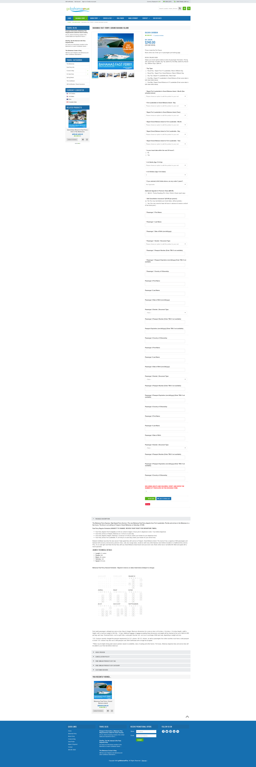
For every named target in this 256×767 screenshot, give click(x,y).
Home (69, 22)
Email (132, 735)
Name (132, 731)
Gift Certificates (69, 1)
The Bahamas (70, 64)
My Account (77, 1)
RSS (177, 731)
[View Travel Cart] (188, 8)
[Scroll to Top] (188, 717)
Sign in (83, 1)
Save (148, 504)
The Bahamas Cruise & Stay (74, 50)
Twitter (167, 731)
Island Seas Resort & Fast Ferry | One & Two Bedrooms (77, 131)
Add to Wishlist (82, 139)
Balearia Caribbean (151, 32)
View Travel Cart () (182, 1)
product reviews (158, 35)
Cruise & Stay (70, 70)
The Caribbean (71, 81)
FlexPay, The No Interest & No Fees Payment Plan (76, 41)
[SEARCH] (180, 8)
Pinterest (170, 731)
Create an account (91, 1)
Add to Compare (86, 139)
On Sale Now (76, 22)
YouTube (174, 731)
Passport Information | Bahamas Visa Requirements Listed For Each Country (77, 31)
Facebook (163, 731)
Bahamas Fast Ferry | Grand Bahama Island (103, 702)
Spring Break (70, 77)
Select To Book (72, 139)
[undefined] (116, 69)
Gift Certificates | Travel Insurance (76, 84)
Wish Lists (168, 1)
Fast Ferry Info (70, 67)
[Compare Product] (184, 8)
